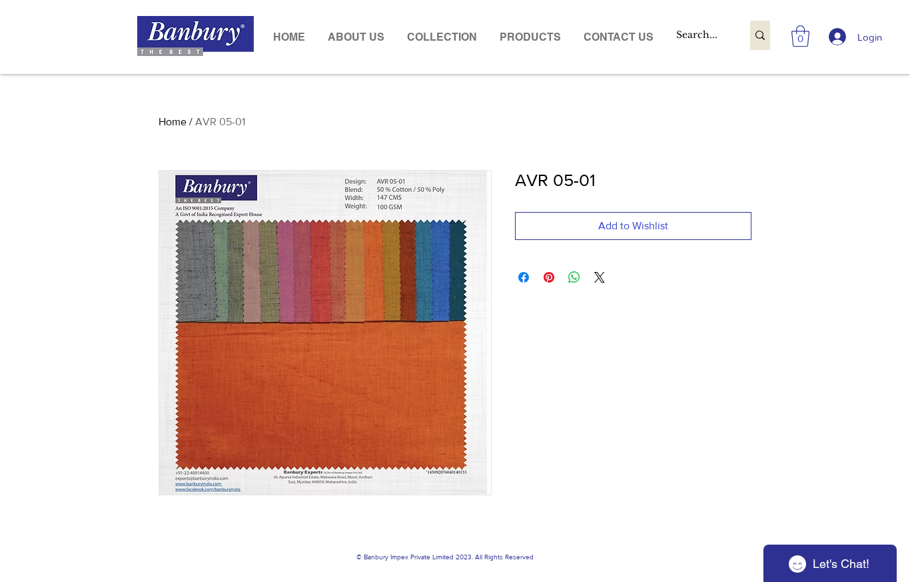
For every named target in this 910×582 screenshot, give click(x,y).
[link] (800, 36)
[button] (530, 37)
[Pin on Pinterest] (549, 277)
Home (173, 121)
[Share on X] (600, 277)
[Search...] (760, 35)
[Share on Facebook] (524, 277)
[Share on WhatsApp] (574, 277)
